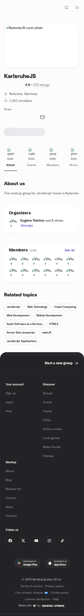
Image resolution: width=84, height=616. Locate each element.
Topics (47, 411)
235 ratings (41, 85)
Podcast (11, 516)
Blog (9, 480)
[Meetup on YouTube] (36, 540)
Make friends (52, 447)
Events (47, 402)
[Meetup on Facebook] (10, 540)
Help (9, 411)
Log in (10, 402)
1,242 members (20, 100)
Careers (11, 498)
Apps (9, 507)
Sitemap (48, 456)
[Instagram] (49, 540)
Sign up (11, 393)
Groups (48, 393)
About (10, 471)
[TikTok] (62, 540)
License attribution (37, 599)
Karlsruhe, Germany (23, 94)
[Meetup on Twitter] (23, 540)
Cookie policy (59, 592)
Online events (52, 429)
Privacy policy (54, 586)
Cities (47, 420)
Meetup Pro (13, 489)
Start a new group (59, 363)
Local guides (51, 438)
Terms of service (31, 586)
